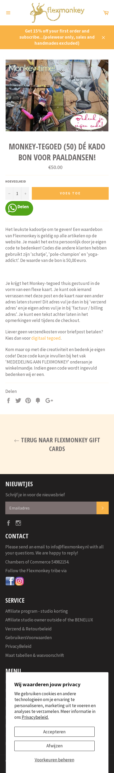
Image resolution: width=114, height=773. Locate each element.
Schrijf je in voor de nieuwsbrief (35, 495)
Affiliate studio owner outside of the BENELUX (49, 620)
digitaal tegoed (45, 338)
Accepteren (54, 732)
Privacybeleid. (35, 717)
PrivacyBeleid (18, 646)
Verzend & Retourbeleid (28, 629)
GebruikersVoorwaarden (28, 637)
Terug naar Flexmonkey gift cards (59, 444)
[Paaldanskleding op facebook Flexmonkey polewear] (10, 584)
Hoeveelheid (15, 181)
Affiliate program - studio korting (36, 611)
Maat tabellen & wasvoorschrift (34, 655)
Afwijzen (54, 746)
